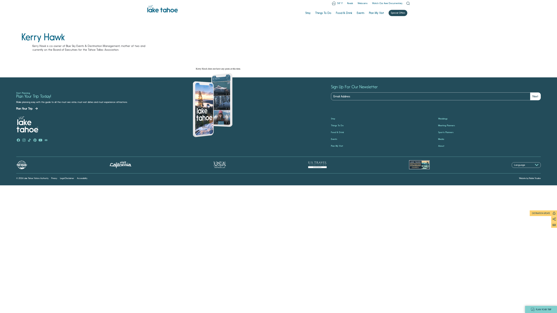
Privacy (54, 178)
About (441, 146)
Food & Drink (344, 13)
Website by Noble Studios (530, 178)
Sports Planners (446, 132)
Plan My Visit (376, 13)
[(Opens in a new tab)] (18, 140)
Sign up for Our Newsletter (354, 87)
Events (360, 13)
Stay (308, 13)
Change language (520, 169)
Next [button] (535, 96)
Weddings (443, 119)
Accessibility (82, 178)
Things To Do (323, 13)
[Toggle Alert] (554, 213)
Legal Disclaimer (67, 178)
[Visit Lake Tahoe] (162, 8)
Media (441, 139)
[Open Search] (408, 3)
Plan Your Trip (24, 108)
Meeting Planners (446, 125)
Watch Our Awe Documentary (387, 3)
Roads (350, 3)
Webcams (362, 3)
